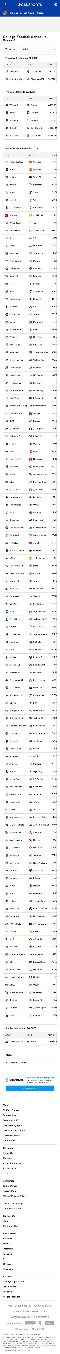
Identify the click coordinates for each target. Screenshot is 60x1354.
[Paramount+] (14, 1322)
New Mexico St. (16, 1041)
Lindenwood (15, 299)
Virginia (34, 120)
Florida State (17, 162)
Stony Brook (38, 520)
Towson (36, 581)
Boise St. (13, 128)
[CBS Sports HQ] (43, 1305)
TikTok (6, 1243)
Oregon (39, 428)
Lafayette (37, 497)
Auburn (12, 177)
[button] (4, 4)
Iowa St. (36, 573)
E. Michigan (14, 619)
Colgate (13, 337)
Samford (37, 367)
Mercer (12, 284)
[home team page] (6, 71)
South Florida (39, 611)
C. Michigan (14, 634)
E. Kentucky (38, 695)
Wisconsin (14, 105)
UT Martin (14, 863)
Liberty (12, 703)
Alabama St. (14, 665)
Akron (12, 886)
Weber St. (37, 969)
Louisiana (37, 893)
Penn (11, 512)
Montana (13, 588)
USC (13, 1015)
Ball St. (36, 329)
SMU (11, 238)
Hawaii (34, 1041)
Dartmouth (38, 322)
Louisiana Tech (16, 459)
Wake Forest (39, 710)
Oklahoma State (16, 573)
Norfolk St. (14, 581)
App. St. (12, 771)
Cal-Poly (13, 604)
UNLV (12, 985)
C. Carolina (36, 71)
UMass (36, 505)
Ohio (11, 482)
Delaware (37, 672)
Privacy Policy (10, 1191)
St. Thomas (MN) (40, 352)
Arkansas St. (38, 870)
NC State (13, 120)
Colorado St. (15, 733)
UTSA (12, 558)
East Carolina (39, 680)
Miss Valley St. (16, 375)
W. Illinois (13, 947)
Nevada (12, 809)
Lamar (36, 748)
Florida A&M (39, 665)
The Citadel (14, 642)
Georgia (38, 939)
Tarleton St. (38, 855)
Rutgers (13, 215)
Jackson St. (38, 718)
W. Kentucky (15, 223)
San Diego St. (37, 128)
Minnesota (14, 916)
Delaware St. (15, 436)
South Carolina (40, 908)
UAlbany (13, 657)
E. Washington (16, 992)
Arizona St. (38, 1015)
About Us (8, 1153)
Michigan (39, 215)
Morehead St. (15, 352)
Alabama (39, 489)
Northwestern (39, 916)
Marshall (37, 261)
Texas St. (37, 809)
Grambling (38, 390)
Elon (11, 649)
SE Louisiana (39, 726)
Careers (7, 1158)
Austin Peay (14, 779)
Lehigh (12, 322)
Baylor (36, 931)
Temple (36, 413)
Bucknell (37, 512)
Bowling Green (40, 482)
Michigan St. (39, 467)
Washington (40, 1008)
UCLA (15, 543)
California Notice (12, 1208)
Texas (13, 931)
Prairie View (15, 832)
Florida (39, 741)
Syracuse (37, 169)
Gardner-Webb (16, 680)
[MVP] (49, 1322)
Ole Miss (16, 489)
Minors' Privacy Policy (14, 1196)
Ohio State (16, 924)
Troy (35, 223)
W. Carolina (38, 360)
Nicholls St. (14, 802)
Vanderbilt (38, 253)
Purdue (34, 105)
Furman (36, 284)
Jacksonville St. (40, 619)
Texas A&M (38, 177)
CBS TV (7, 1173)
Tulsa (11, 246)
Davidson (37, 848)
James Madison (16, 977)
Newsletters (9, 1286)
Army (11, 169)
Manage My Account (14, 1281)
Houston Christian (17, 726)
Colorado (16, 428)
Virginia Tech (15, 261)
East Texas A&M (16, 527)
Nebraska (37, 459)
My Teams (8, 1291)
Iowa (14, 901)
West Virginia (39, 535)
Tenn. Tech (38, 794)
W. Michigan (15, 314)
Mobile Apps (9, 1140)
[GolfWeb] (38, 1328)
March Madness (11, 1135)
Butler (12, 192)
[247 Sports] (20, 1316)
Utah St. (36, 977)
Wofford (13, 307)
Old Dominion (39, 527)
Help (5, 1221)
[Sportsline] (41, 1316)
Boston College (16, 550)
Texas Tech (14, 535)
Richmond (14, 520)
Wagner (36, 596)
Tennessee (41, 558)
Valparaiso (38, 291)
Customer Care (11, 1226)
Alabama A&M (37, 79)
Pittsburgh (38, 954)
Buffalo (12, 893)
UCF (11, 962)
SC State (37, 642)
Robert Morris (39, 406)
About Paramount (12, 1163)
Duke (14, 444)
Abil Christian (15, 787)
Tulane (36, 802)
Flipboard (8, 1269)
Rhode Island (15, 345)
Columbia (37, 268)
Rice (11, 611)
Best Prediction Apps (14, 1130)
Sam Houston (15, 840)
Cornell (12, 200)
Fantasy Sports (10, 1115)
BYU (11, 421)
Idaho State (38, 687)
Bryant (12, 185)
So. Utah (37, 947)
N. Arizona (38, 588)
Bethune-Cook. (16, 718)
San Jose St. (36, 135)
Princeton (37, 185)
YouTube (7, 1238)
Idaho (35, 566)
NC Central (38, 375)
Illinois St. (37, 299)
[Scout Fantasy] (22, 1328)
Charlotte (13, 741)
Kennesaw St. (15, 794)
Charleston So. (16, 360)
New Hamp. (14, 672)
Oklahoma (16, 207)
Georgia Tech (15, 710)
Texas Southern (16, 390)
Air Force (13, 135)
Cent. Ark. (37, 787)
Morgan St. (38, 657)
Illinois (36, 451)
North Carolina (18, 954)
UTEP (36, 985)
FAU (11, 451)
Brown (12, 113)
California (13, 1008)
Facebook (8, 1254)
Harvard (34, 113)
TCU (35, 238)
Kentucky (13, 253)
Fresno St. (37, 1000)
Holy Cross (38, 337)
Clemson (37, 162)
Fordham (37, 276)
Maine (12, 474)
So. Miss (13, 870)
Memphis (13, 878)
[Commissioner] (33, 1322)
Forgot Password (12, 1296)
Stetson (36, 192)
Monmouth (14, 497)
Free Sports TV (11, 1120)
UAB (11, 939)
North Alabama (40, 863)
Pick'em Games (11, 1110)
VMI (35, 307)
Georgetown (15, 268)
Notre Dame (40, 924)
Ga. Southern (15, 329)
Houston (37, 840)
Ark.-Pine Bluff (16, 79)
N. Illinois (37, 246)
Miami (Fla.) (17, 413)
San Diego (38, 627)
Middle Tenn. (39, 733)
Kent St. (13, 1000)
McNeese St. (15, 383)
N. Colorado (14, 687)
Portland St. (38, 604)
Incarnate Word (40, 817)
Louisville (37, 550)
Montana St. (14, 969)
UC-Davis (37, 992)
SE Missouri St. (16, 695)
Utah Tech (14, 398)
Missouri (37, 878)
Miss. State (14, 908)
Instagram (8, 1248)
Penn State (40, 901)
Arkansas (13, 756)
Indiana (36, 886)
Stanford (37, 764)
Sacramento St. (16, 566)
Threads (7, 1264)
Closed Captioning (13, 1203)
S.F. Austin (38, 779)
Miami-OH (38, 436)
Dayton (12, 627)
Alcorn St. (37, 832)
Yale (35, 200)
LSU (37, 756)
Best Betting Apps (12, 1125)
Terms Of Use (10, 1185)
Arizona (13, 764)
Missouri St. (38, 398)
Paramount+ (9, 1168)
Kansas (36, 421)
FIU (35, 703)
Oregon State (18, 825)
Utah (37, 543)
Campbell (37, 649)
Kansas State (39, 962)
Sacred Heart (15, 230)
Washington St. (42, 825)
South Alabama (40, 634)
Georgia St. (14, 71)
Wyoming (37, 771)
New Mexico (15, 505)
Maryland (13, 467)
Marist (12, 291)
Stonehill (13, 276)
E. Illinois (37, 383)
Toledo (36, 314)
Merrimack (14, 596)
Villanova (37, 345)
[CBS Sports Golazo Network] (30, 1311)
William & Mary (40, 474)
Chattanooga (15, 367)
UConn (36, 444)
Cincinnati (38, 207)
